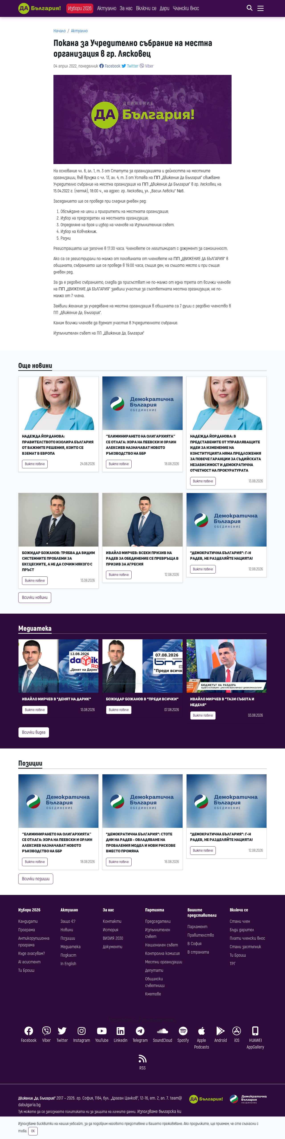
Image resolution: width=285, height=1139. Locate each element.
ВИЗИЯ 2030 (113, 938)
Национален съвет (161, 945)
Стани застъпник (245, 947)
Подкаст (68, 955)
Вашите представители (202, 912)
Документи (112, 947)
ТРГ (233, 963)
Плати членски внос (247, 938)
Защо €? (68, 921)
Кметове (153, 994)
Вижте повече (35, 464)
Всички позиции (35, 879)
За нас (126, 8)
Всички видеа (33, 732)
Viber (149, 66)
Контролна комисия (162, 953)
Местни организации (163, 962)
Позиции (30, 763)
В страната (198, 952)
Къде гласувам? (31, 953)
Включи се (146, 8)
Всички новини (34, 597)
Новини (67, 930)
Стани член (240, 921)
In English (68, 963)
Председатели (158, 921)
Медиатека (35, 628)
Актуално (106, 8)
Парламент (197, 926)
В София (194, 943)
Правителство (200, 935)
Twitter (132, 66)
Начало (59, 31)
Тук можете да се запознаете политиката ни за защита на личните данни (76, 1111)
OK (33, 1131)
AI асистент (29, 962)
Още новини (35, 365)
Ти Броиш (26, 970)
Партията (154, 910)
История (110, 930)
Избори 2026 (80, 8)
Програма (26, 930)
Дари (164, 8)
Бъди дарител (242, 930)
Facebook (112, 66)
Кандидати (28, 921)
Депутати (154, 970)
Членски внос (186, 8)
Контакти (112, 921)
